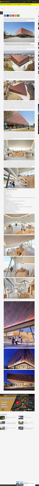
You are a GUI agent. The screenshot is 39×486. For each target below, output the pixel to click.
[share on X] (8, 16)
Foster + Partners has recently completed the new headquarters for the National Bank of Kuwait (8, 423)
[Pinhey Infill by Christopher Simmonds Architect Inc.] (19, 485)
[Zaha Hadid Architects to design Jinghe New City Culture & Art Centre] (21, 429)
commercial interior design (8, 12)
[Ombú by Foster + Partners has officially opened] (2, 429)
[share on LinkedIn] (10, 16)
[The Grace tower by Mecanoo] (21, 418)
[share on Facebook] (5, 16)
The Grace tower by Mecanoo (27, 417)
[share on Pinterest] (13, 16)
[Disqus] (17, 445)
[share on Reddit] (16, 16)
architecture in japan (15, 12)
